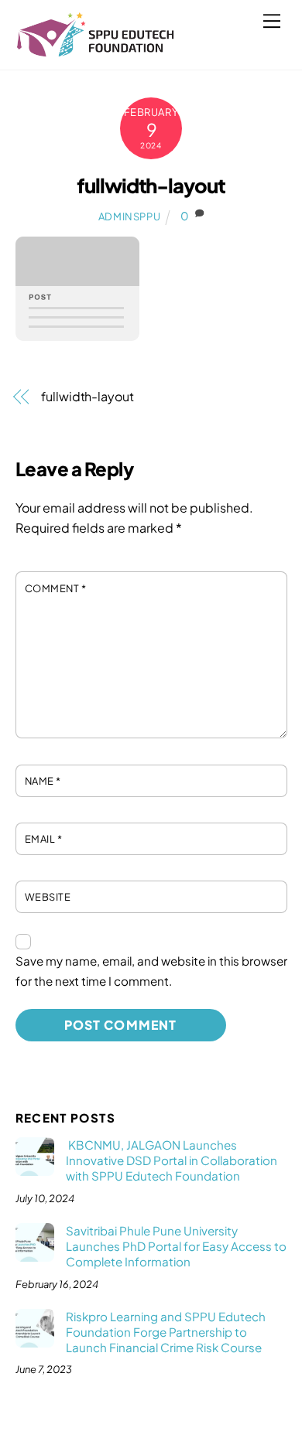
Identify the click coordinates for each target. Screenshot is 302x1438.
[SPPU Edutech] (96, 50)
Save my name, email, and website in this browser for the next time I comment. (151, 970)
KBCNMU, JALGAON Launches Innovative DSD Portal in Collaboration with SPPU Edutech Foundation (171, 1160)
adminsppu (129, 216)
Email (44, 839)
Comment (56, 588)
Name (43, 781)
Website (48, 897)
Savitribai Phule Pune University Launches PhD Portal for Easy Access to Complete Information (176, 1246)
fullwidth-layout (151, 185)
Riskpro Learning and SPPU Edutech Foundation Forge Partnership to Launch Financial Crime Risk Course (166, 1332)
